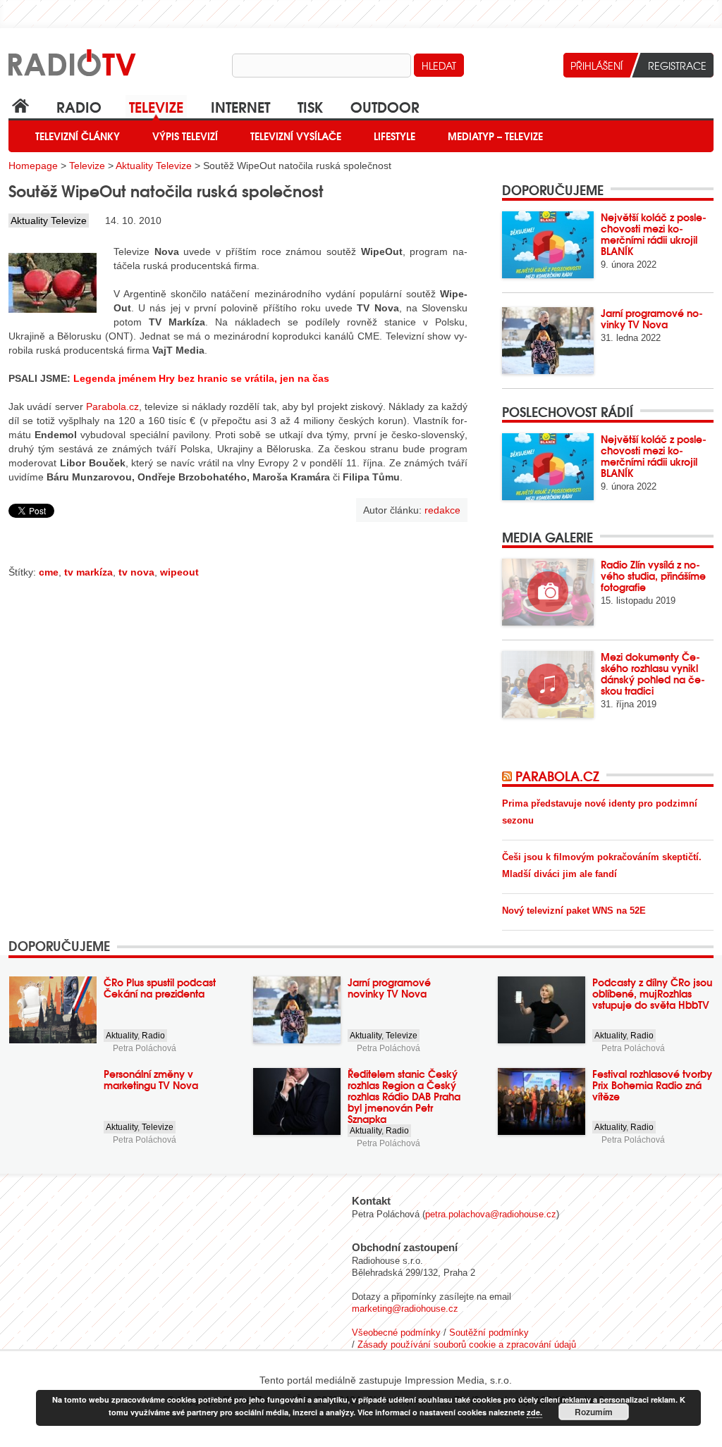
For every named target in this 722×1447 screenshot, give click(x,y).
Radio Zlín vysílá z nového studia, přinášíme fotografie (653, 576)
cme (49, 572)
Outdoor (385, 106)
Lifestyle (394, 136)
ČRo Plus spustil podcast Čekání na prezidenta (160, 987)
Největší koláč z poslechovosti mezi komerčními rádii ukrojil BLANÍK (653, 234)
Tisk (310, 106)
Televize (156, 106)
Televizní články (77, 136)
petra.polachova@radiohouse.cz (490, 1214)
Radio (79, 106)
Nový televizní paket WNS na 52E (574, 910)
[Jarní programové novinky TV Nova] (548, 340)
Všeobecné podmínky (396, 1332)
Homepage (33, 165)
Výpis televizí (185, 136)
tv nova (136, 572)
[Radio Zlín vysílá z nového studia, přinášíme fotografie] (548, 592)
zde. (534, 1412)
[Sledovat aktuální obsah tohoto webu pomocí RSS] (508, 775)
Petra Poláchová (144, 1048)
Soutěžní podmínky (489, 1332)
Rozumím (594, 1411)
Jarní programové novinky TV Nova (652, 318)
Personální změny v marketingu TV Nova (151, 1079)
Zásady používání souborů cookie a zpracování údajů (466, 1344)
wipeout (179, 572)
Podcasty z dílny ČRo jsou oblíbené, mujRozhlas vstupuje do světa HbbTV (652, 993)
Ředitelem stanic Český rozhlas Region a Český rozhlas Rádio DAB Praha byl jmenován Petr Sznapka (404, 1096)
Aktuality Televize (154, 165)
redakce (442, 510)
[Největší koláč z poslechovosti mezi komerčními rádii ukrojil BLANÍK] (548, 244)
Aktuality (121, 1036)
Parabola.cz (112, 406)
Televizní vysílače (295, 136)
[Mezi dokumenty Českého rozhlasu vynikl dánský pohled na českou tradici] (548, 684)
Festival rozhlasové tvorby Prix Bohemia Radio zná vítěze (652, 1085)
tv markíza (88, 572)
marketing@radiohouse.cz (405, 1308)
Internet (240, 106)
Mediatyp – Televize (495, 136)
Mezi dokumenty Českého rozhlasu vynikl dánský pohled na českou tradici (653, 673)
